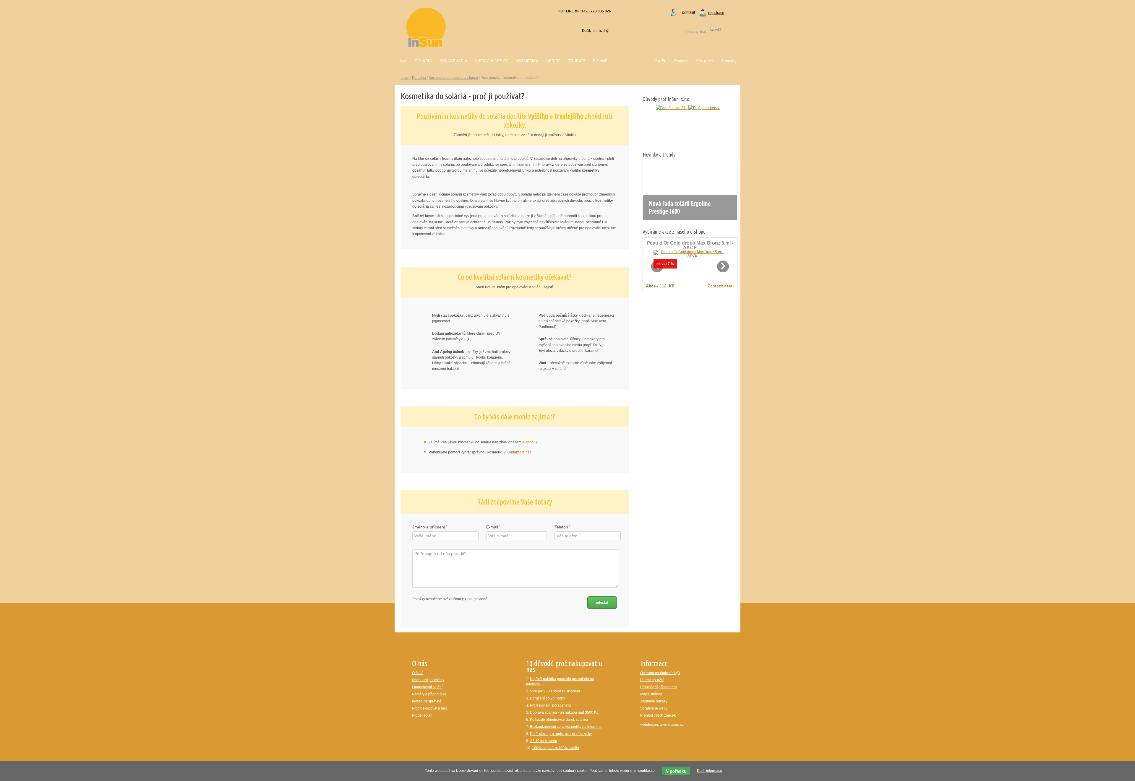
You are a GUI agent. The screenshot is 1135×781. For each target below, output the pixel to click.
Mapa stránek (651, 694)
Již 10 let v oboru (543, 741)
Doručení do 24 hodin (547, 698)
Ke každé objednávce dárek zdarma (559, 719)
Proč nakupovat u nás (429, 708)
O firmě (418, 673)
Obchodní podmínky (428, 680)
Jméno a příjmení (428, 527)
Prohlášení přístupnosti (658, 687)
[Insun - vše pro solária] (426, 27)
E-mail (492, 527)
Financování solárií (427, 687)
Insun (405, 78)
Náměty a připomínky (429, 694)
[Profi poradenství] (672, 107)
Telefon (561, 527)
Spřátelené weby (653, 708)
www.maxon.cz (672, 725)
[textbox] (690, 31)
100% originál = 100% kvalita (555, 748)
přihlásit (688, 12)
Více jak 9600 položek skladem (555, 691)
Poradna (419, 78)
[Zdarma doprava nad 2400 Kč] (715, 107)
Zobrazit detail (721, 286)
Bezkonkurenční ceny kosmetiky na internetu (565, 727)
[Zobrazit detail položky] (690, 253)
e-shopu (529, 442)
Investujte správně (426, 701)
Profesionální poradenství (550, 705)
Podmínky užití (652, 680)
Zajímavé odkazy (653, 701)
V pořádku (676, 771)
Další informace (709, 771)
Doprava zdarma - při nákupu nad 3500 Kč (564, 712)
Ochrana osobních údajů (660, 673)
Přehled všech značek (658, 715)
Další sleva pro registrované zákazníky (561, 734)
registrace (716, 13)
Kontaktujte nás (519, 452)
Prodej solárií (422, 715)
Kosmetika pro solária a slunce (453, 78)
